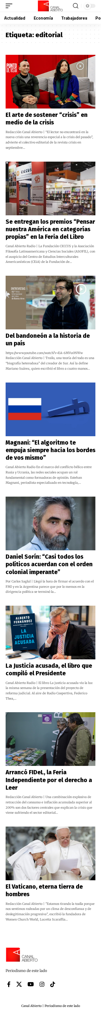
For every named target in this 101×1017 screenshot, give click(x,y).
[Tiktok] (53, 984)
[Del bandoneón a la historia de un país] (50, 302)
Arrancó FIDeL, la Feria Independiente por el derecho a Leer (49, 780)
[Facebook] (9, 984)
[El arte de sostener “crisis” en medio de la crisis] (50, 81)
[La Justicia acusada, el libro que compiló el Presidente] (50, 632)
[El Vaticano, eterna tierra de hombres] (50, 853)
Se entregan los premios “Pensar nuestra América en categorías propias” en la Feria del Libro (50, 229)
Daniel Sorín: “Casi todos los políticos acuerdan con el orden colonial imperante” (49, 564)
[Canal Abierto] (50, 6)
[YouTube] (30, 984)
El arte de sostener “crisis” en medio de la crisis (47, 118)
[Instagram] (42, 984)
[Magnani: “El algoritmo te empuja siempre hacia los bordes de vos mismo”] (50, 409)
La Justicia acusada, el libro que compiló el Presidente (49, 669)
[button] (10, 6)
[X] (19, 984)
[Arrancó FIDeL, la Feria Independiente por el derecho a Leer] (50, 739)
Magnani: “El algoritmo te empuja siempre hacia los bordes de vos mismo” (50, 450)
